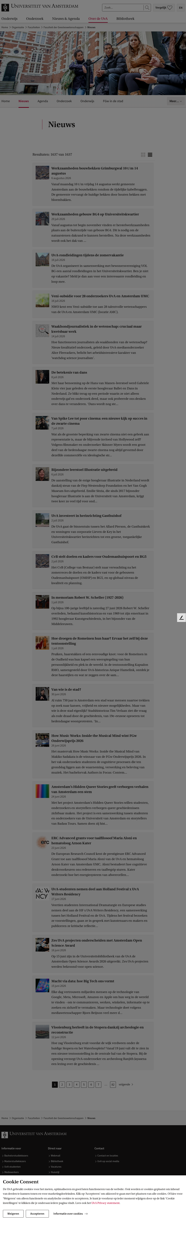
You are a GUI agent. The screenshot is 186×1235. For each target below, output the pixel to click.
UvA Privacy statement (106, 1203)
